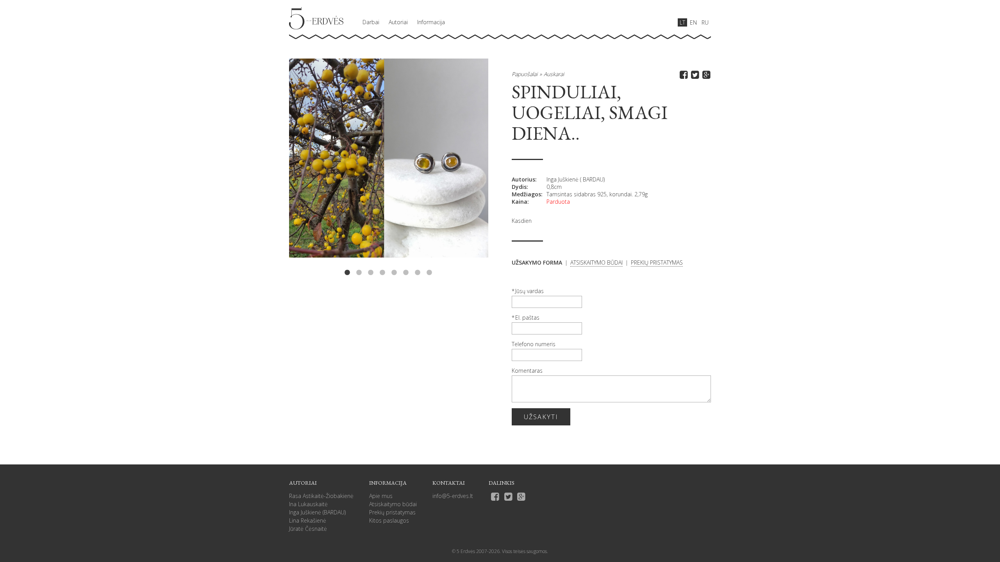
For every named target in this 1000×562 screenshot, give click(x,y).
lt (682, 22)
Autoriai (398, 22)
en (693, 22)
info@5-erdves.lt (452, 496)
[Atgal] (329, 168)
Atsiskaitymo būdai (393, 504)
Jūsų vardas (529, 291)
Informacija (431, 22)
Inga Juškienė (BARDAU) (317, 512)
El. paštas (527, 317)
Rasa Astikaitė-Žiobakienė (321, 496)
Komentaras (527, 370)
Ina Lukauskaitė (308, 504)
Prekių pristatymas (392, 512)
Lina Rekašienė (307, 520)
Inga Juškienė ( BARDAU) (575, 179)
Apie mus (381, 496)
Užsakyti (541, 417)
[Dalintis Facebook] (682, 74)
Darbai (370, 22)
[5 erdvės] (316, 18)
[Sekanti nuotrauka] (448, 168)
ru (705, 22)
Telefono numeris (533, 344)
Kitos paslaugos (389, 520)
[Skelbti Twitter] (694, 74)
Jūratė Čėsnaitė (308, 528)
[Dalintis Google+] (705, 74)
